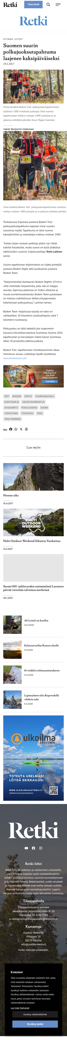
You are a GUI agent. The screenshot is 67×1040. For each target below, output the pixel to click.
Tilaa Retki (33, 4)
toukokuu (27, 413)
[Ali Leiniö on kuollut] (12, 625)
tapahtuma (11, 413)
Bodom (17, 396)
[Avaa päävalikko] (60, 4)
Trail (39, 413)
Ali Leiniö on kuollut (36, 620)
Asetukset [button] (24, 1007)
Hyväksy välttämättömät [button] (35, 1014)
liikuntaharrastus (33, 402)
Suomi (44, 407)
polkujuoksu (29, 407)
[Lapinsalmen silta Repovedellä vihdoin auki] (12, 699)
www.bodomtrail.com (15, 358)
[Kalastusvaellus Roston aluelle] (12, 650)
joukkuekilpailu (44, 396)
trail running (12, 419)
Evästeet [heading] (17, 972)
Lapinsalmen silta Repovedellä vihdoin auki (41, 697)
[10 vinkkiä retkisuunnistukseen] (12, 674)
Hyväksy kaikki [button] (35, 1024)
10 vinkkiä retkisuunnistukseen (42, 670)
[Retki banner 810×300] (33, 376)
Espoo (28, 396)
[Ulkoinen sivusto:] (33, 758)
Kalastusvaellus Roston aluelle (41, 645)
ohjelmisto (11, 407)
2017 (6, 396)
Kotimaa (8, 39)
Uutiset (18, 39)
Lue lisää (15, 1007)
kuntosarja (11, 402)
